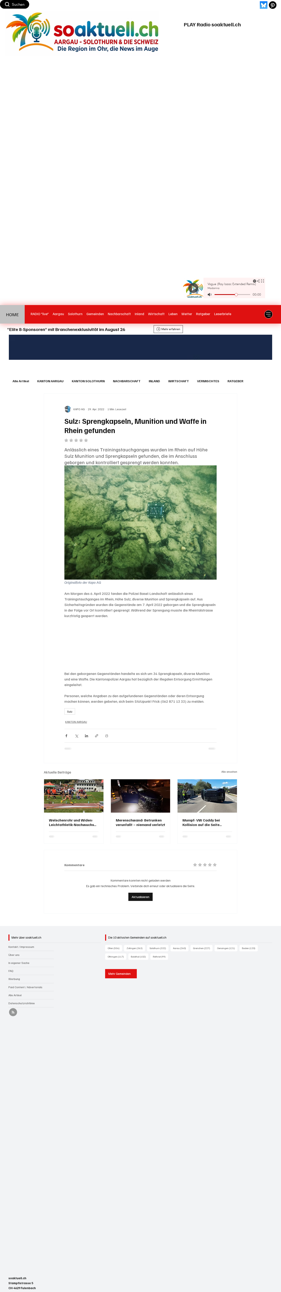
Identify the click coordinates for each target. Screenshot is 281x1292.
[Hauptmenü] (268, 314)
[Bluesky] (263, 5)
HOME (12, 314)
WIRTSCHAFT (178, 381)
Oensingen (227, 942)
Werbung (14, 973)
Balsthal (139, 950)
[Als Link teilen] (97, 736)
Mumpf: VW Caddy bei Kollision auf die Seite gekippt (201, 822)
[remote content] (140, 645)
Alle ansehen (229, 771)
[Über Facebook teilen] (66, 736)
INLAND (154, 381)
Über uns (14, 949)
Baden (250, 942)
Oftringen (117, 950)
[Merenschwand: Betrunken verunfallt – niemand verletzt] (140, 796)
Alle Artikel (21, 381)
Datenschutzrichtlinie (21, 997)
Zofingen (136, 942)
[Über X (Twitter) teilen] (76, 736)
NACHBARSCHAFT (126, 381)
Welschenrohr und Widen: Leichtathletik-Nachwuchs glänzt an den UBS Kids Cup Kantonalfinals (72, 822)
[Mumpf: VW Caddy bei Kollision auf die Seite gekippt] (207, 796)
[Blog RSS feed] (13, 1006)
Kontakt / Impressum (21, 941)
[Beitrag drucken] (107, 736)
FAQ (10, 965)
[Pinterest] (272, 5)
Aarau (180, 942)
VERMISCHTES (208, 381)
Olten (115, 942)
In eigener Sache (18, 957)
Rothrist (160, 950)
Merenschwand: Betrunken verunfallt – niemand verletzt (140, 822)
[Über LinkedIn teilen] (86, 736)
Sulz (69, 711)
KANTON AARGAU (50, 381)
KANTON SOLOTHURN (88, 381)
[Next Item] (262, 347)
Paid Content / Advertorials (25, 981)
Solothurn (159, 942)
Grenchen (202, 942)
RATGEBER (235, 381)
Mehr (256, 381)
